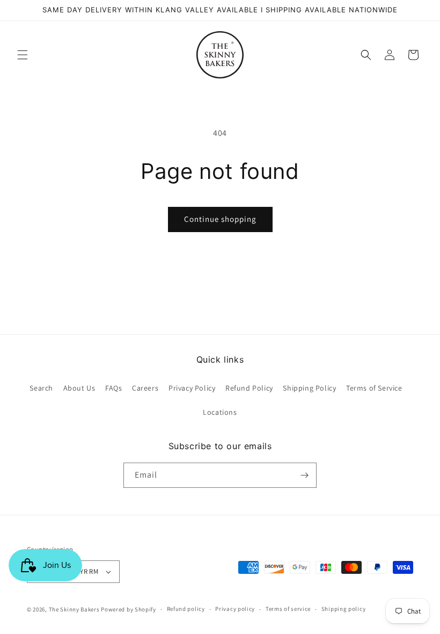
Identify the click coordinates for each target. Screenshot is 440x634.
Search (41, 388)
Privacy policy (235, 609)
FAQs (113, 388)
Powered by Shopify (128, 609)
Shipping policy (343, 609)
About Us (79, 388)
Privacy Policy (191, 388)
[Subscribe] (304, 475)
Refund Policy (249, 388)
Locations (220, 412)
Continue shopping (220, 219)
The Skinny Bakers (74, 609)
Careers (145, 388)
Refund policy (186, 609)
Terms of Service (374, 388)
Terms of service (288, 609)
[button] (22, 55)
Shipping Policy (309, 388)
